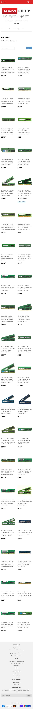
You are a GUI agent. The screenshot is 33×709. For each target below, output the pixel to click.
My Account (16, 647)
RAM (9, 28)
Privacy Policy (16, 682)
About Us (16, 684)
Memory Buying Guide (16, 663)
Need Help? (16, 23)
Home (2, 28)
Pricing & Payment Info (16, 653)
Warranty (16, 651)
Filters (29, 48)
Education (16, 676)
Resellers (16, 673)
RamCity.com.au (18, 703)
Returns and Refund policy (16, 650)
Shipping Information (16, 655)
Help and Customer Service (16, 661)
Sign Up (29, 695)
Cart (30, 2)
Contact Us (16, 665)
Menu (4, 2)
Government (16, 675)
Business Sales (16, 671)
